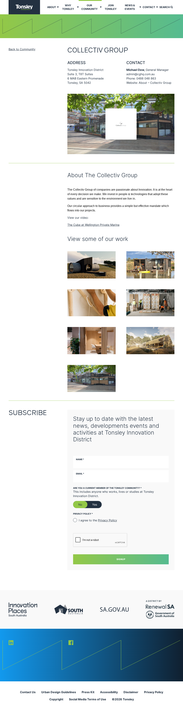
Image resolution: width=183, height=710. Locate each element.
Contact (149, 7)
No (80, 504)
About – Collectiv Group (155, 82)
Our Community (89, 7)
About (51, 7)
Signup (121, 559)
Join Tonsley (111, 7)
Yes (94, 504)
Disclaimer (130, 692)
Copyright (56, 699)
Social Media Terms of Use (87, 699)
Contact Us (28, 692)
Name (80, 459)
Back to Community (22, 49)
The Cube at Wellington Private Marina (93, 225)
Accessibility (109, 692)
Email (80, 473)
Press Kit (88, 692)
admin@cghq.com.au (140, 74)
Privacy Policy (107, 520)
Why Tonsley (68, 7)
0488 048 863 (146, 78)
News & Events (130, 7)
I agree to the (98, 520)
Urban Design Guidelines (58, 692)
